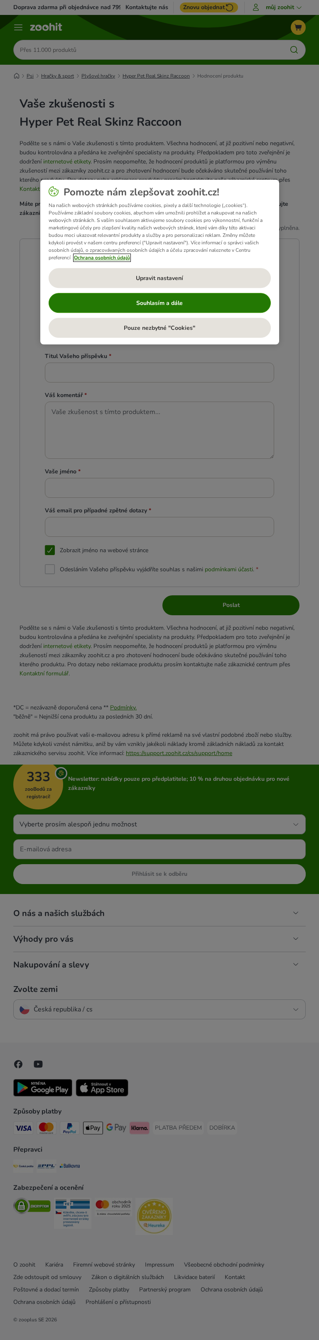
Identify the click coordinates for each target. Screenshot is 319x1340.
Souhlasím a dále (159, 303)
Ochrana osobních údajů (102, 258)
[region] (159, 262)
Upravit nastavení (159, 278)
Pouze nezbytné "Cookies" (159, 328)
